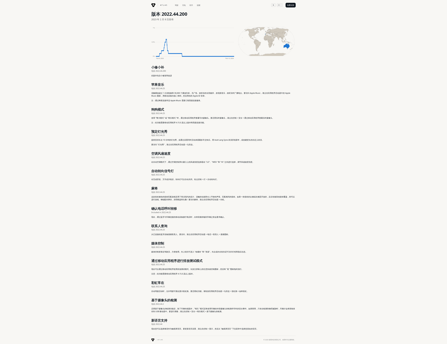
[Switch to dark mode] (273, 5)
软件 (191, 5)
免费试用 (290, 5)
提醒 (198, 5)
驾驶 (176, 5)
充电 (184, 5)
